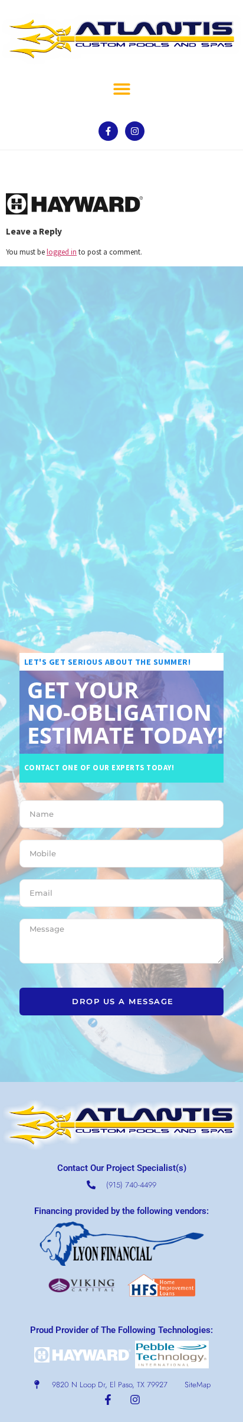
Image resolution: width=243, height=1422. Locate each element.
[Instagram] (135, 131)
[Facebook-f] (108, 131)
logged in (62, 251)
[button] (122, 89)
